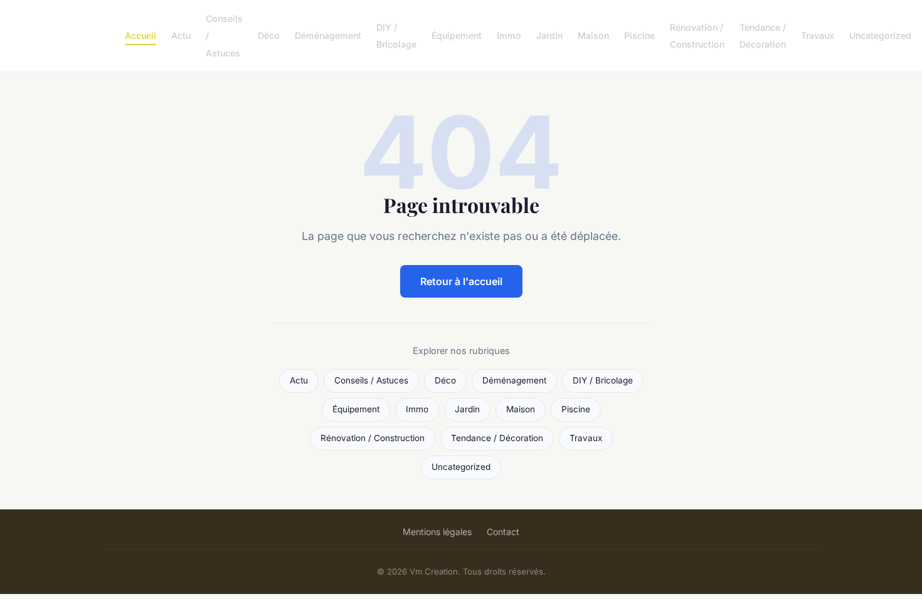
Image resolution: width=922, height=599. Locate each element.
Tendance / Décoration (762, 35)
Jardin (549, 35)
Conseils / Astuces (371, 380)
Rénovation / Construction (697, 35)
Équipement (457, 35)
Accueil (140, 35)
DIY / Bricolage (396, 35)
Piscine (639, 35)
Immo (509, 35)
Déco (269, 35)
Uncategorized (880, 35)
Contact (503, 531)
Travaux (817, 35)
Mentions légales (437, 531)
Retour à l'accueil (461, 281)
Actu (181, 35)
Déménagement (328, 35)
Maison (593, 35)
